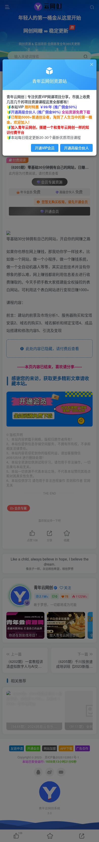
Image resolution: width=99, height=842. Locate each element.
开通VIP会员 (45, 147)
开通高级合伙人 (76, 147)
